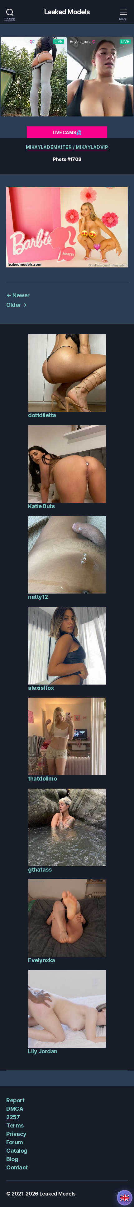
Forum (14, 1142)
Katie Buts (41, 506)
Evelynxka (41, 960)
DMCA (14, 1108)
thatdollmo (42, 778)
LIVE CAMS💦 (67, 132)
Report (15, 1100)
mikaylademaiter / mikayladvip (67, 147)
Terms (15, 1125)
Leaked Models (67, 12)
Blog (12, 1159)
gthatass (39, 869)
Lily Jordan (42, 1051)
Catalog (16, 1150)
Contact (17, 1167)
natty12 (38, 597)
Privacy (16, 1134)
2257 (13, 1117)
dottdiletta (42, 415)
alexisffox (41, 688)
